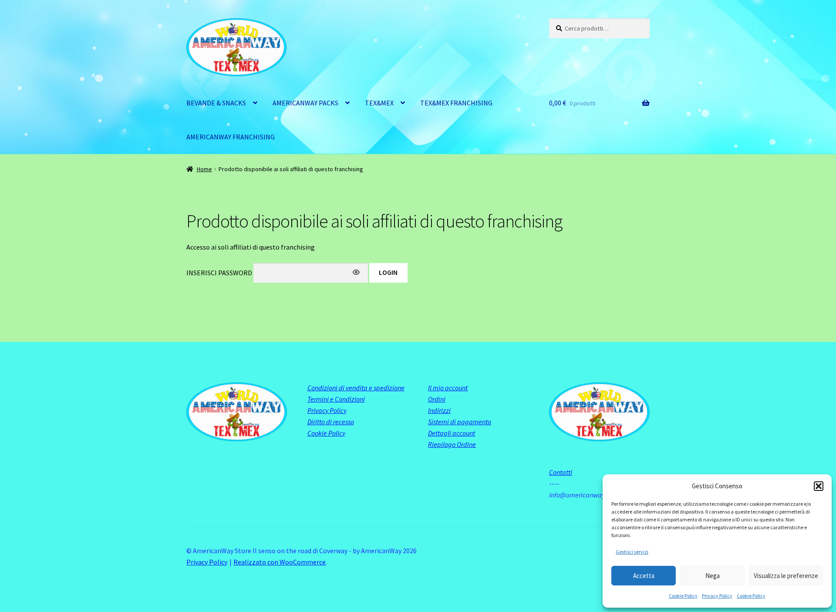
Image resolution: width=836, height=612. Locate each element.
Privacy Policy (717, 595)
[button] (818, 486)
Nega (712, 575)
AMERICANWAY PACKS (305, 102)
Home (204, 169)
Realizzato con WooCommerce (279, 562)
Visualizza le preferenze (786, 575)
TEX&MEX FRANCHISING (456, 102)
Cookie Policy (683, 595)
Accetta (643, 575)
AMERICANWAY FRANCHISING (230, 136)
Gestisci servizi (632, 551)
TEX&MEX (379, 102)
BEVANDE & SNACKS (216, 102)
